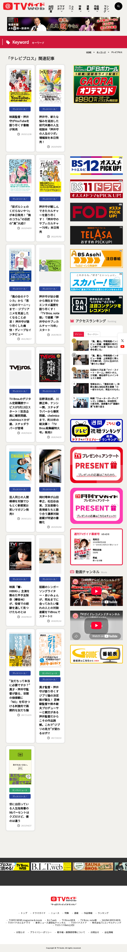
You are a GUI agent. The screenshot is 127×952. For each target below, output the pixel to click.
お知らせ (20, 932)
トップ (24, 913)
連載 (88, 7)
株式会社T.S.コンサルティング (106, 922)
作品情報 (96, 7)
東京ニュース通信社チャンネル (50, 922)
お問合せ (94, 932)
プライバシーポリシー (41, 932)
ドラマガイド (61, 7)
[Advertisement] (96, 130)
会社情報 (108, 932)
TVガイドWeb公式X (64, 925)
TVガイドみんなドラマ (19, 922)
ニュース (71, 7)
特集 (80, 7)
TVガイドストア (79, 922)
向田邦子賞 (50, 8)
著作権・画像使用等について (71, 932)
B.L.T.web (52, 920)
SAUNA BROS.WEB (111, 920)
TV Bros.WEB (68, 920)
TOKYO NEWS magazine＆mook (25, 920)
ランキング (106, 8)
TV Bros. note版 (88, 920)
